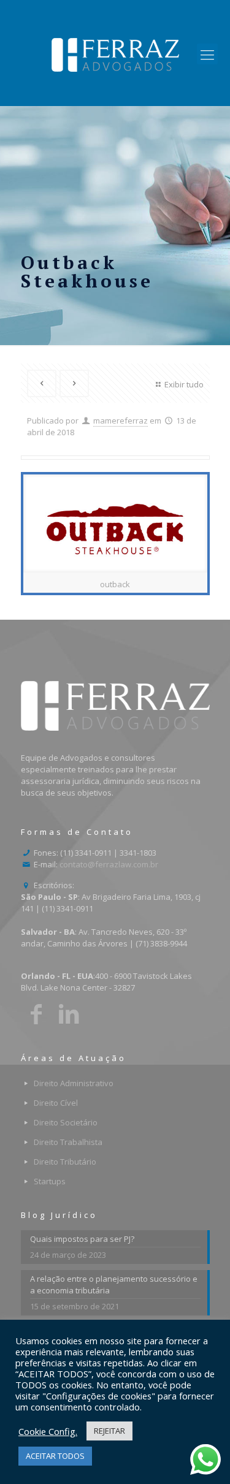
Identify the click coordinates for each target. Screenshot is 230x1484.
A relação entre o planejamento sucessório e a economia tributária (113, 1284)
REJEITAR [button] (109, 1430)
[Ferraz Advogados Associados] (115, 54)
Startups (50, 1181)
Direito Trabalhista (68, 1141)
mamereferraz (120, 420)
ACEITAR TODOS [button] (55, 1455)
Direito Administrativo (73, 1083)
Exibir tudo (183, 384)
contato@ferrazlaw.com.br (108, 864)
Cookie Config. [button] (47, 1431)
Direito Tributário (65, 1161)
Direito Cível (56, 1102)
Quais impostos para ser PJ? (82, 1238)
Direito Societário (66, 1122)
